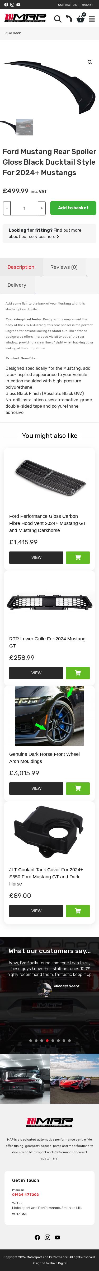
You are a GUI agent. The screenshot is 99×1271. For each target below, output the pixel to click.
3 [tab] (41, 1040)
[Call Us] (69, 19)
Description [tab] (20, 267)
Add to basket (73, 207)
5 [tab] (52, 1040)
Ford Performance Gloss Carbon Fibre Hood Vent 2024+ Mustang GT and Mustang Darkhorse (47, 523)
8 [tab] (69, 1040)
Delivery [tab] (16, 285)
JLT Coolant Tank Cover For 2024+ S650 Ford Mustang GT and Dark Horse (46, 877)
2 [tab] (36, 1040)
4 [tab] (47, 1040)
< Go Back (13, 33)
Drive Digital (58, 1263)
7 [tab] (64, 1040)
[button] (90, 62)
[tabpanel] (49, 977)
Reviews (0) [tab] (64, 267)
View (36, 557)
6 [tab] (58, 1040)
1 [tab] (30, 1040)
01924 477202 (25, 1195)
